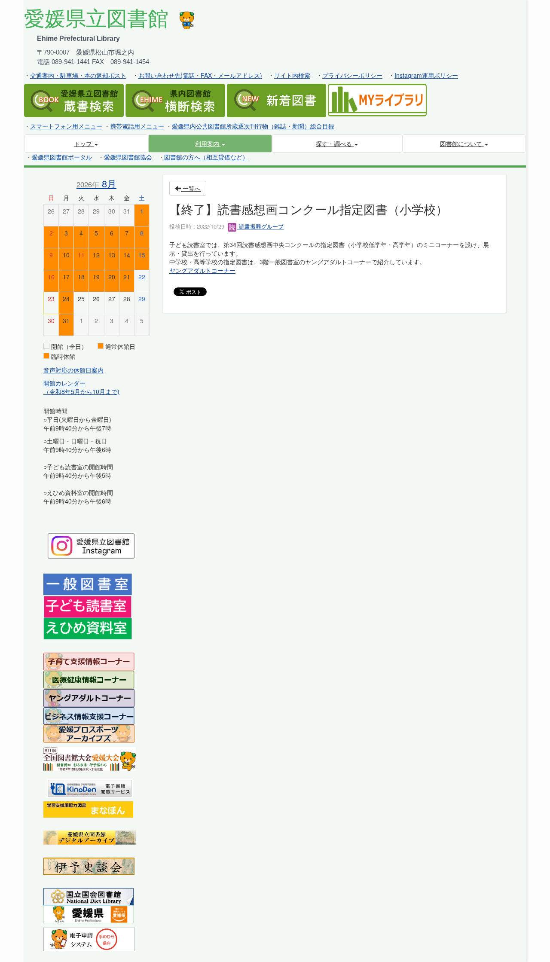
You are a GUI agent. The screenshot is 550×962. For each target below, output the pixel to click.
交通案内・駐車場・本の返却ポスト (78, 75)
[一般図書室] (87, 584)
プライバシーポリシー (352, 75)
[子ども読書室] (87, 606)
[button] (210, 143)
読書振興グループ (260, 226)
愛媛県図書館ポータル (62, 157)
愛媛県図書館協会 (128, 157)
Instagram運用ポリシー (426, 75)
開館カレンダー (64, 383)
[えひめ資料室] (87, 627)
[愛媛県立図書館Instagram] (91, 545)
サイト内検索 (292, 75)
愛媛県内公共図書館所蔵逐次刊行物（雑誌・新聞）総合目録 (253, 126)
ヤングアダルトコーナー (202, 270)
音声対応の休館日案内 (73, 370)
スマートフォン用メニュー (66, 126)
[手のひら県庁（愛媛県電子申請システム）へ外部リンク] (89, 938)
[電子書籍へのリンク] (89, 787)
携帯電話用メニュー (137, 126)
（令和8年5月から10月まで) (81, 391)
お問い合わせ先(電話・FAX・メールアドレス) (200, 75)
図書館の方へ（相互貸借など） (206, 157)
